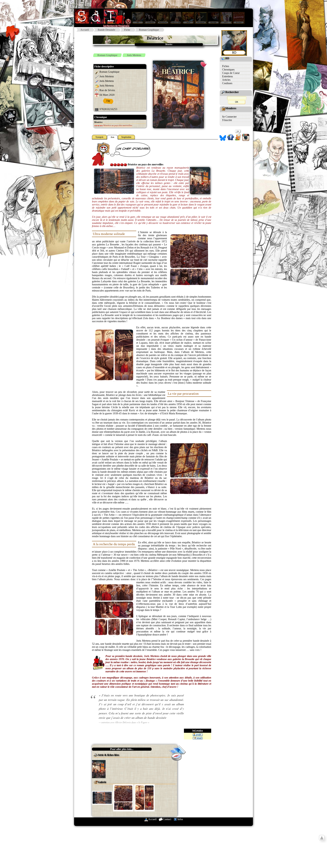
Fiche (127, 29)
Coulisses (227, 83)
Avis (112, 137)
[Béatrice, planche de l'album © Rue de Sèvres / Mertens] (102, 797)
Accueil (84, 29)
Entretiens (227, 76)
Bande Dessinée (106, 29)
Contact (167, 819)
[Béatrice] (99, 768)
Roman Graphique (149, 29)
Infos (180, 819)
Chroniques (228, 69)
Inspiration (126, 137)
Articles (226, 79)
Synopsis (99, 137)
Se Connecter (229, 116)
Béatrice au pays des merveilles (117, 125)
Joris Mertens (134, 55)
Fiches (225, 66)
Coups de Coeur (231, 73)
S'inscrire (227, 120)
